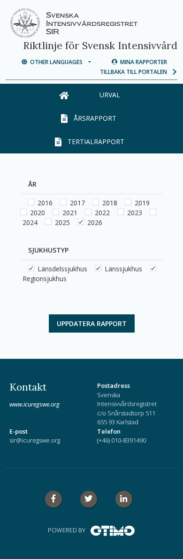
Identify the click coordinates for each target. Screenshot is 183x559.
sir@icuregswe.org (34, 440)
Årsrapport (94, 118)
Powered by (69, 530)
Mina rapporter (142, 62)
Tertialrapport (94, 141)
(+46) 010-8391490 (121, 440)
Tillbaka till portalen (135, 72)
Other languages (57, 62)
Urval (109, 94)
